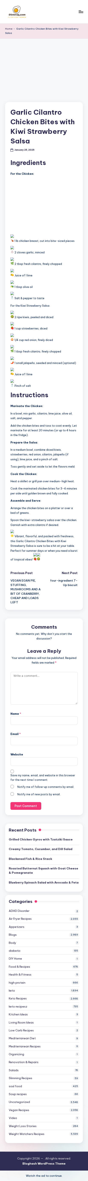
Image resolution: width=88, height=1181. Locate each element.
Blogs (13, 935)
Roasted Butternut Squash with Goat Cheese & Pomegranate (43, 870)
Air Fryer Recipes (20, 919)
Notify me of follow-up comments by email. (45, 786)
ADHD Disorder (19, 911)
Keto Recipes (18, 998)
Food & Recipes (19, 967)
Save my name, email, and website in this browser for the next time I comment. (42, 777)
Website (16, 754)
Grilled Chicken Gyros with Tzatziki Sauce (41, 839)
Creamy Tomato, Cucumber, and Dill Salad (40, 849)
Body (12, 943)
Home (8, 28)
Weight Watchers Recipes (26, 1134)
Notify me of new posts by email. (38, 794)
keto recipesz (18, 1006)
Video (13, 1118)
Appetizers (16, 927)
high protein (17, 983)
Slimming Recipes (20, 1078)
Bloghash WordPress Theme (44, 1163)
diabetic (15, 951)
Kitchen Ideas (18, 1014)
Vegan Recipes (19, 1110)
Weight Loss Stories (23, 1126)
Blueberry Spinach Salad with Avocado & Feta (44, 882)
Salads (14, 1070)
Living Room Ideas (21, 1022)
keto (12, 990)
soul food (15, 1086)
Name (15, 714)
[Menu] (81, 11)
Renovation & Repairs (23, 1062)
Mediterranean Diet (22, 1038)
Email (15, 734)
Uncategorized (19, 1102)
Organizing (16, 1054)
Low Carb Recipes (21, 1030)
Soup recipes (18, 1094)
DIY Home (15, 958)
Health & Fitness (20, 974)
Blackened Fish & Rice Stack (30, 859)
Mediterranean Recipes (25, 1046)
